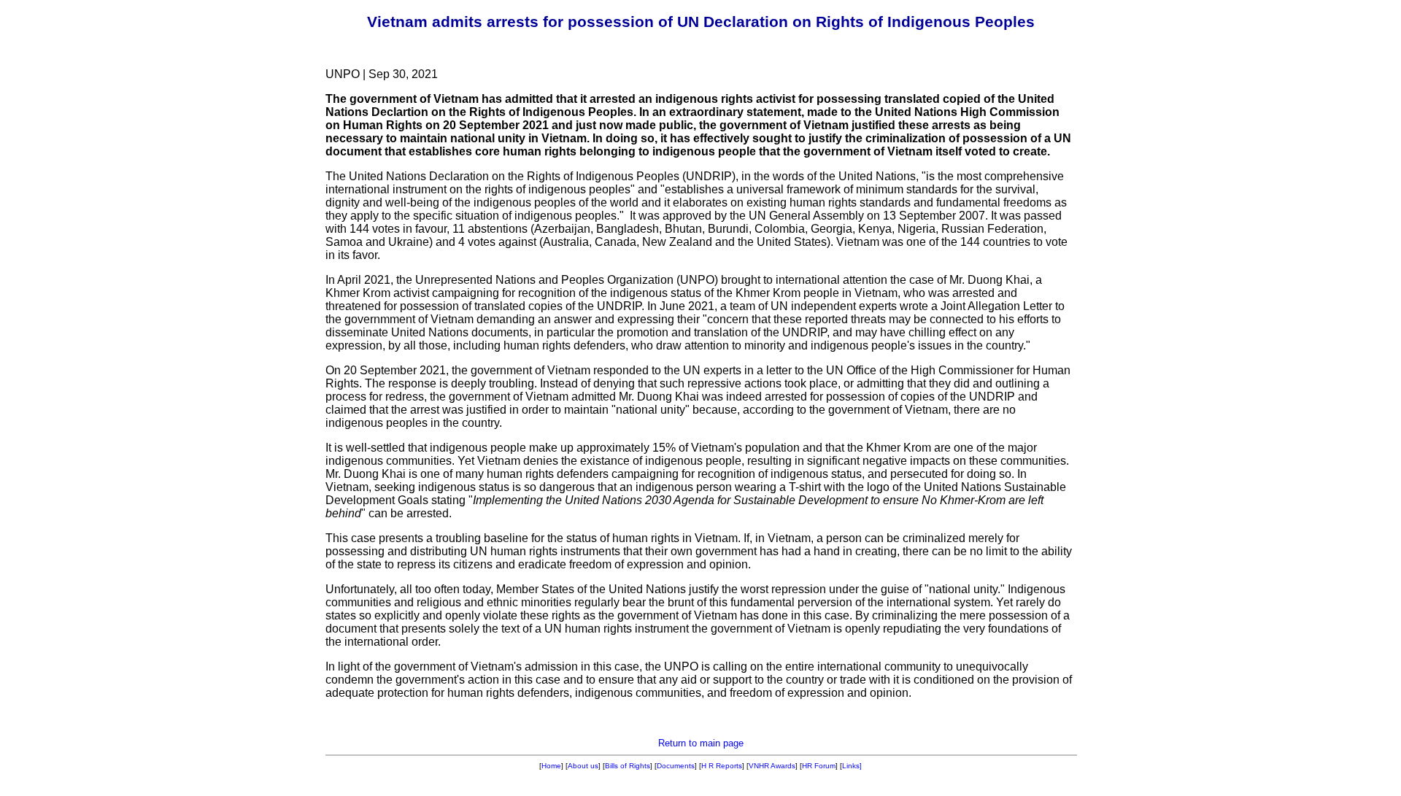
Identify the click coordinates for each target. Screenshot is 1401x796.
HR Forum (818, 766)
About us (583, 766)
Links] (852, 766)
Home (551, 766)
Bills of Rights (627, 766)
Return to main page (701, 743)
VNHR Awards (772, 766)
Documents (676, 766)
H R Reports (721, 766)
